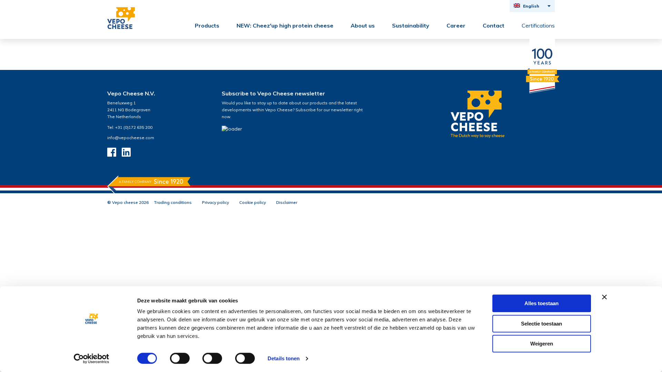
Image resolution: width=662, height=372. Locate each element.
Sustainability (410, 25)
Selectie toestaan (541, 324)
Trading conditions (173, 202)
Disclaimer (286, 202)
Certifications (538, 25)
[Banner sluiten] (604, 296)
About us (363, 25)
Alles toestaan (541, 303)
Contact (493, 25)
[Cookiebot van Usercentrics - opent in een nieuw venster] (91, 358)
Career (456, 25)
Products (207, 25)
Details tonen (284, 358)
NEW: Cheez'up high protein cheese (285, 25)
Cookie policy (252, 202)
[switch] (180, 358)
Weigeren (541, 344)
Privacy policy (215, 202)
